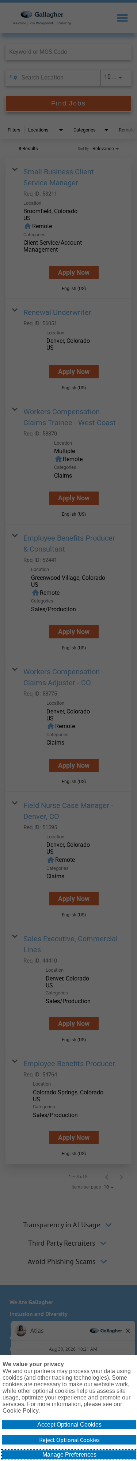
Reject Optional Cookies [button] (69, 1439)
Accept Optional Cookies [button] (69, 1424)
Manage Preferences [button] (69, 1454)
